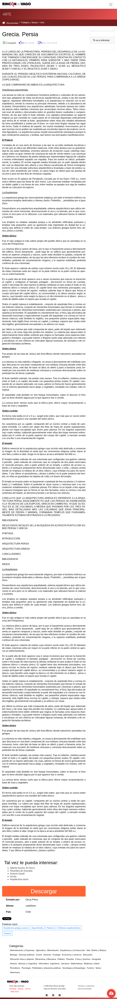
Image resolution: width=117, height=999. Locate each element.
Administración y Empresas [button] (22, 950)
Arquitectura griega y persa (15, 928)
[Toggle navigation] (111, 4)
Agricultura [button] (41, 950)
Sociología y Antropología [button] (73, 968)
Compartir (11, 43)
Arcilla (13, 876)
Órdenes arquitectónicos (69, 928)
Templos (7, 933)
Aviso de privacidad (84, 989)
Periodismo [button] (15, 968)
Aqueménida (37, 928)
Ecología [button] (56, 955)
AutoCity (21, 989)
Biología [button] (13, 955)
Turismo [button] (90, 968)
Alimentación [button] (53, 950)
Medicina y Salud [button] (91, 963)
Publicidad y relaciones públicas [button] (46, 968)
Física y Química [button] (82, 959)
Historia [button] (13, 963)
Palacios (50, 928)
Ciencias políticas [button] (26, 955)
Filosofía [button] (70, 959)
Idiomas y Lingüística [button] (27, 963)
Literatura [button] (65, 963)
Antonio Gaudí (17, 873)
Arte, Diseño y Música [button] (96, 950)
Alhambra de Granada (21, 871)
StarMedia (12, 989)
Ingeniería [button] (54, 963)
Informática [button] (44, 963)
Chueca (27, 989)
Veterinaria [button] (15, 972)
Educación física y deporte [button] (22, 959)
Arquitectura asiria (19, 879)
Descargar (44, 891)
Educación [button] (87, 955)
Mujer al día (15, 991)
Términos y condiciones (86, 986)
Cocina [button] (39, 955)
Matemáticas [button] (76, 963)
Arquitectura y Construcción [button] (72, 950)
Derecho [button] (47, 955)
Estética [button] (61, 959)
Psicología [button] (26, 968)
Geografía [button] (96, 959)
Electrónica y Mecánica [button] (45, 959)
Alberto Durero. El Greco (22, 868)
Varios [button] (98, 968)
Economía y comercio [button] (71, 955)
